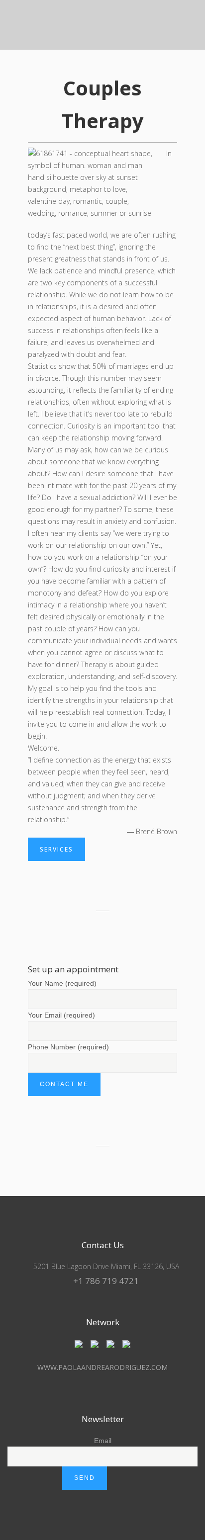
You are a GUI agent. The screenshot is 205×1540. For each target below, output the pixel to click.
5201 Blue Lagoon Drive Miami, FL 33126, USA (105, 1266)
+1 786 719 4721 (106, 1280)
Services (56, 849)
